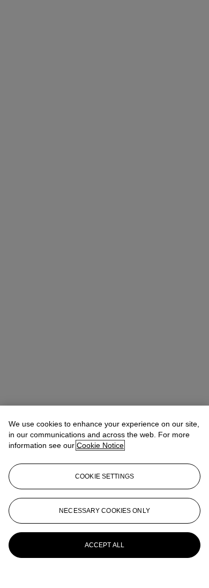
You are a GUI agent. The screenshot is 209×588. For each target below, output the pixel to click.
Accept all (104, 545)
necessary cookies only (104, 510)
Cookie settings (104, 476)
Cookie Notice (100, 445)
